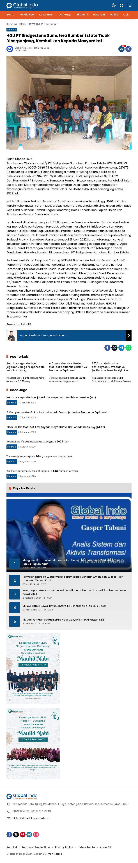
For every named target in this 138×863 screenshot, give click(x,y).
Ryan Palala (54, 854)
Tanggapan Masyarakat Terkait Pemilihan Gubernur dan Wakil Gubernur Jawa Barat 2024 (74, 592)
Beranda (11, 29)
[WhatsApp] (128, 348)
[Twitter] (114, 348)
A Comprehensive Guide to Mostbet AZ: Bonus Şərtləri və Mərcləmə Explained (68, 367)
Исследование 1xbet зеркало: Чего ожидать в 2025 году (25, 379)
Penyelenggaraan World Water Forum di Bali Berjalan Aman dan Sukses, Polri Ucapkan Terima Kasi (73, 578)
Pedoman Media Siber (36, 847)
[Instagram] (36, 834)
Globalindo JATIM (23, 48)
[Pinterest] (23, 834)
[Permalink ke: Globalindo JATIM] (10, 49)
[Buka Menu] (121, 5)
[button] (113, 5)
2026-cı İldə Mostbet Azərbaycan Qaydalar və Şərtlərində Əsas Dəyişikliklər (110, 367)
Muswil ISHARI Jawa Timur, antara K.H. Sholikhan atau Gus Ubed (64, 606)
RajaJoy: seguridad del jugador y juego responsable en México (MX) (25, 367)
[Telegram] (121, 348)
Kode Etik (106, 847)
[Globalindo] (27, 4)
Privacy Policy (64, 847)
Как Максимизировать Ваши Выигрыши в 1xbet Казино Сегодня (111, 379)
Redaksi (11, 847)
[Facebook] (107, 348)
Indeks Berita (86, 847)
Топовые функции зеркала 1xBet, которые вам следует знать (67, 379)
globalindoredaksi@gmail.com (31, 818)
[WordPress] (29, 834)
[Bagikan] (128, 49)
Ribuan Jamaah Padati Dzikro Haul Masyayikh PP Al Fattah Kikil (63, 619)
